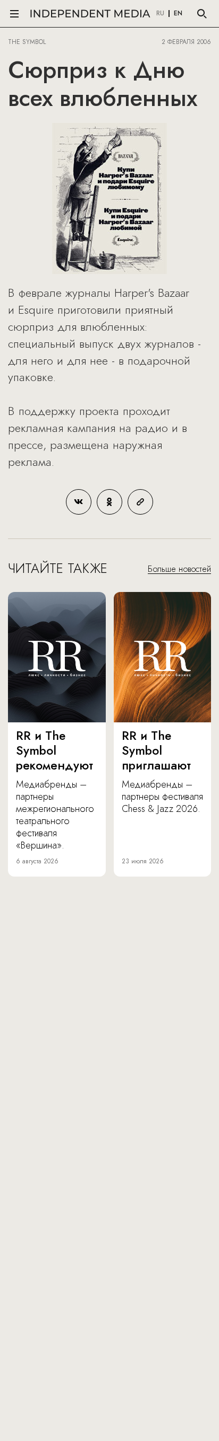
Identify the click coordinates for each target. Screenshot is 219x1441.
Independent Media (90, 13)
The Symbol (28, 42)
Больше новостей (179, 569)
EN (178, 14)
